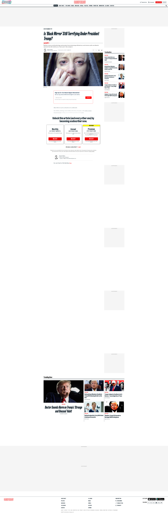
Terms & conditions (103, 510)
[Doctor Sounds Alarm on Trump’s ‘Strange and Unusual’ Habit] (121, 60)
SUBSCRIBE (158, 2)
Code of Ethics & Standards (89, 510)
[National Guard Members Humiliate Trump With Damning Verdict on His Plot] (121, 69)
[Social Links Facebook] (148, 503)
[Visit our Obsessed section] (11, 2)
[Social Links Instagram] (154, 503)
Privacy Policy (74, 99)
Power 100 (95, 5)
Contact (66, 510)
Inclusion (97, 510)
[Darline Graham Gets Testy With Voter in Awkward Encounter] (121, 78)
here (70, 163)
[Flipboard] (162, 503)
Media (72, 5)
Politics (86, 5)
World (89, 503)
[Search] (166, 5)
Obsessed (77, 5)
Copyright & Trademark (113, 510)
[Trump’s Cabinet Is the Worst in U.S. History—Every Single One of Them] (121, 88)
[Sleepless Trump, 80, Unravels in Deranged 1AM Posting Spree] (121, 97)
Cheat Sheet (61, 5)
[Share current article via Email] (99, 50)
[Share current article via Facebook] (93, 50)
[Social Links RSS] (159, 503)
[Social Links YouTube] (156, 503)
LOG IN (164, 2)
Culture (90, 505)
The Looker (67, 5)
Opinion (90, 5)
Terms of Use (69, 99)
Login (79, 147)
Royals (81, 5)
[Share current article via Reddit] (102, 50)
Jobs (71, 510)
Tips (69, 510)
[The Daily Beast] (80, 2)
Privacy (81, 510)
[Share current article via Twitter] (96, 50)
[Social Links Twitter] (151, 503)
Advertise (75, 510)
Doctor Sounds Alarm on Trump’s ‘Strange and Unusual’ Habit (63, 409)
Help (78, 510)
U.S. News (107, 5)
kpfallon (61, 158)
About (62, 510)
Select (55, 139)
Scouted (112, 5)
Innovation (101, 5)
